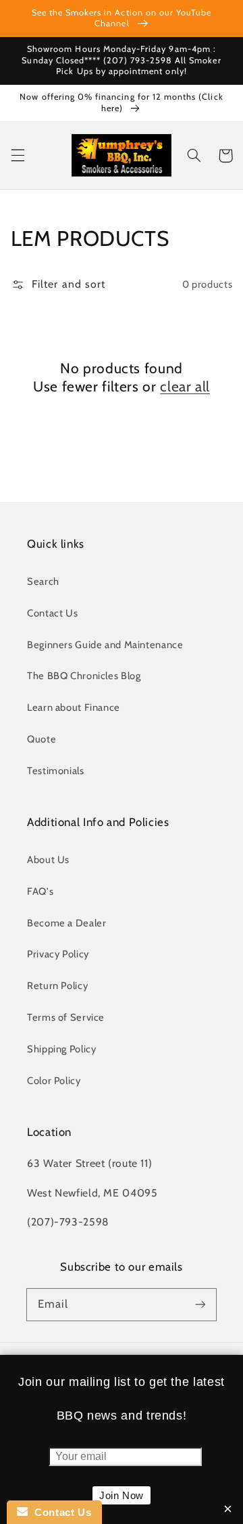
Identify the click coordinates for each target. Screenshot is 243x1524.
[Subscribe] (200, 1304)
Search (43, 581)
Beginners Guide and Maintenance (105, 645)
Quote (41, 739)
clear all (185, 386)
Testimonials (55, 771)
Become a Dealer (66, 923)
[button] (17, 155)
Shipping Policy (61, 1049)
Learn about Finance (73, 707)
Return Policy (57, 986)
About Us (48, 860)
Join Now (121, 1495)
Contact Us (52, 613)
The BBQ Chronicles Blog (84, 676)
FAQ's (40, 891)
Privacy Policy (58, 954)
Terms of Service (66, 1017)
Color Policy (54, 1081)
